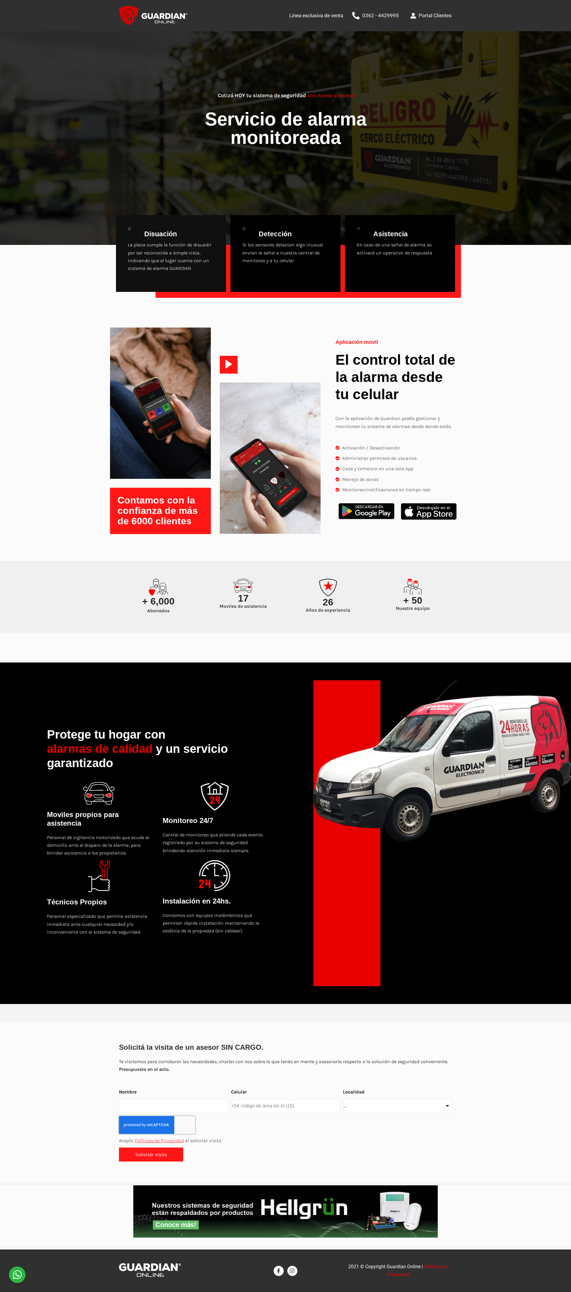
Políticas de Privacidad (159, 1140)
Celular (239, 1092)
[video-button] (229, 365)
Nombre (128, 1092)
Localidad (354, 1092)
